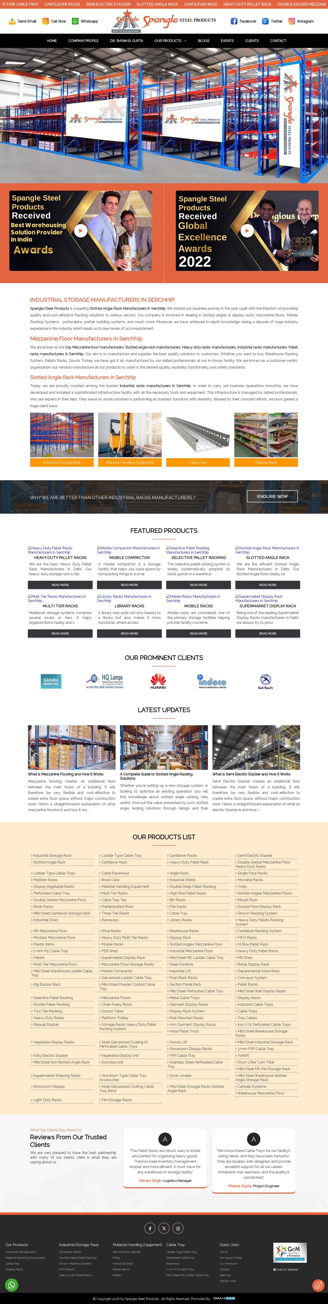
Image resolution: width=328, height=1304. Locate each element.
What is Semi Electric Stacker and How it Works (251, 774)
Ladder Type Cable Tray (121, 855)
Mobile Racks (112, 944)
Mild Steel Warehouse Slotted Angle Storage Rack (260, 1077)
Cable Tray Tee (113, 900)
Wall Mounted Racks (186, 1018)
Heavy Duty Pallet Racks (257, 951)
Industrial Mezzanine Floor (191, 951)
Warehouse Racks (184, 931)
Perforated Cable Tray (51, 893)
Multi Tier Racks (114, 893)
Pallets (39, 958)
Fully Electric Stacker (50, 1055)
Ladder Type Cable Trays (54, 873)
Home (52, 41)
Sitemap (225, 1275)
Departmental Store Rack (258, 971)
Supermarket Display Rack (123, 958)
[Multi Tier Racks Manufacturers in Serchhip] (60, 601)
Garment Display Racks (188, 1004)
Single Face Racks (252, 873)
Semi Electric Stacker (75, 4)
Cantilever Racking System (259, 931)
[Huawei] (56, 681)
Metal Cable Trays (184, 998)
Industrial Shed (45, 920)
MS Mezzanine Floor (50, 931)
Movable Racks (250, 880)
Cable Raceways (115, 873)
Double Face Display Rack (259, 906)
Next (323, 113)
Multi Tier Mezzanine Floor (55, 964)
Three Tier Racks (115, 913)
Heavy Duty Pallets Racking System (259, 922)
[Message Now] (11, 1285)
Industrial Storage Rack (52, 855)
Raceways (110, 920)
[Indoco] (110, 681)
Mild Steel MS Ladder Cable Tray (196, 958)
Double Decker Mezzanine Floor (59, 900)
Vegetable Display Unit (120, 1055)
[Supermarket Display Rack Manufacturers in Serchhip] (267, 601)
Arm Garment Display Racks (192, 1024)
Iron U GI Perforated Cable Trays (264, 1024)
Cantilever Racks (29, 4)
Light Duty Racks (47, 1100)
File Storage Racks (116, 1100)
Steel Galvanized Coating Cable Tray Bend (126, 1088)
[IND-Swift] (164, 681)
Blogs (203, 41)
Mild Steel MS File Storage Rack (263, 1069)
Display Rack (180, 937)
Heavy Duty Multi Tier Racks (124, 937)
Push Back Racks (183, 978)
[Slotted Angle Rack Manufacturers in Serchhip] (267, 552)
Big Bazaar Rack (46, 984)
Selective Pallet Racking (53, 998)
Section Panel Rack (185, 984)
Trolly (242, 886)
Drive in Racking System (257, 913)
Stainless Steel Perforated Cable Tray (195, 1064)
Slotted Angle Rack (124, 4)
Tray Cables (247, 1018)
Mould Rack (247, 900)
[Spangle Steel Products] (164, 31)
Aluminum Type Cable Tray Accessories (122, 1077)
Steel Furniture (181, 964)
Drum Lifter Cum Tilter (255, 1062)
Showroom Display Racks (190, 1049)
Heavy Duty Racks (48, 1018)
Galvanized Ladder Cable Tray (126, 978)
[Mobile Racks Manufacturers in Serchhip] (198, 601)
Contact (278, 41)
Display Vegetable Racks (53, 886)
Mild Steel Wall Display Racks (261, 991)
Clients (252, 41)
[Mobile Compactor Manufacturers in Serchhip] (129, 552)
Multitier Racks (45, 880)
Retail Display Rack (253, 964)
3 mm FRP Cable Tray (255, 1049)
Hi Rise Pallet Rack (252, 944)
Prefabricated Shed (117, 906)
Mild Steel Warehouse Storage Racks (261, 1033)
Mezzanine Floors (116, 998)
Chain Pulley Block (116, 1004)
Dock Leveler (180, 1075)
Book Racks (43, 906)
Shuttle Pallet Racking (51, 1004)
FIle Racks (178, 906)
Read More (60, 585)
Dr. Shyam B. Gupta (126, 41)
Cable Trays (247, 1011)
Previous (5, 113)
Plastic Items (44, 944)
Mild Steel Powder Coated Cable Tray (127, 986)
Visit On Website (287, 1269)
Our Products (168, 41)
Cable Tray (178, 913)
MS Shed (244, 958)
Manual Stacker (46, 1024)
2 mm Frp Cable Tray (50, 951)
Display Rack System (187, 1011)
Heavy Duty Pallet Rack (214, 4)
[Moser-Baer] (271, 681)
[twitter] (164, 1228)
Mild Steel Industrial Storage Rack (265, 1042)
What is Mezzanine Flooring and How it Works (66, 774)
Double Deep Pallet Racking (192, 886)
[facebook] (150, 1228)
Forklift (243, 1055)
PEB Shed (109, 951)
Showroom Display (49, 1086)
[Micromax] (217, 681)
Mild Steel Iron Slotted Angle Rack (61, 1062)
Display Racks (249, 998)
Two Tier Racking (47, 1011)
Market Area (228, 1281)
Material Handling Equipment (125, 886)
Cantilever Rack (167, 4)
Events (227, 41)
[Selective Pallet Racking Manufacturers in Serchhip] (198, 552)
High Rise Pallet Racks (187, 893)
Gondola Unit (112, 1062)
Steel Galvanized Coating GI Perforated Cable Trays (123, 1044)
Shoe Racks (111, 931)
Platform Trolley (114, 1018)
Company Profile (84, 41)
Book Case (110, 880)
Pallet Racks (247, 984)
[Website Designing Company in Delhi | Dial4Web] (224, 1299)
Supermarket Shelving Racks (57, 1075)
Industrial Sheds (182, 880)
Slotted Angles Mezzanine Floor (195, 944)
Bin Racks (177, 900)
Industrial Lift (180, 971)
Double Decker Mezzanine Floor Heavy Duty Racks (263, 864)
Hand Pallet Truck (184, 1031)
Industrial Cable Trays (255, 1004)
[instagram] (178, 1228)
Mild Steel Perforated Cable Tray (196, 991)
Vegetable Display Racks (53, 1042)
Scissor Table (112, 1011)
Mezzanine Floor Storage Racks (127, 964)
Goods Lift (178, 1042)
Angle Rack (178, 873)
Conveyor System (252, 978)
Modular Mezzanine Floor (54, 937)
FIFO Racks (247, 937)
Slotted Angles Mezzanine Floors (264, 893)
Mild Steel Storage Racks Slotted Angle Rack (195, 1088)
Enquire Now (272, 496)
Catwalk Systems (251, 1086)
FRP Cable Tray (182, 1055)
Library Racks (180, 920)
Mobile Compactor (117, 971)
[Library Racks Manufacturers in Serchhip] (129, 601)
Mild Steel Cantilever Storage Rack (61, 913)
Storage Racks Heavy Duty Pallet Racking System (127, 1026)
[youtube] (80, 230)
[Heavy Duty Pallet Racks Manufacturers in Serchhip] (60, 552)
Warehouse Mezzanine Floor (260, 1093)
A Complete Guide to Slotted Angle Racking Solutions (156, 776)
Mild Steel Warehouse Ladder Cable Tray (61, 973)
